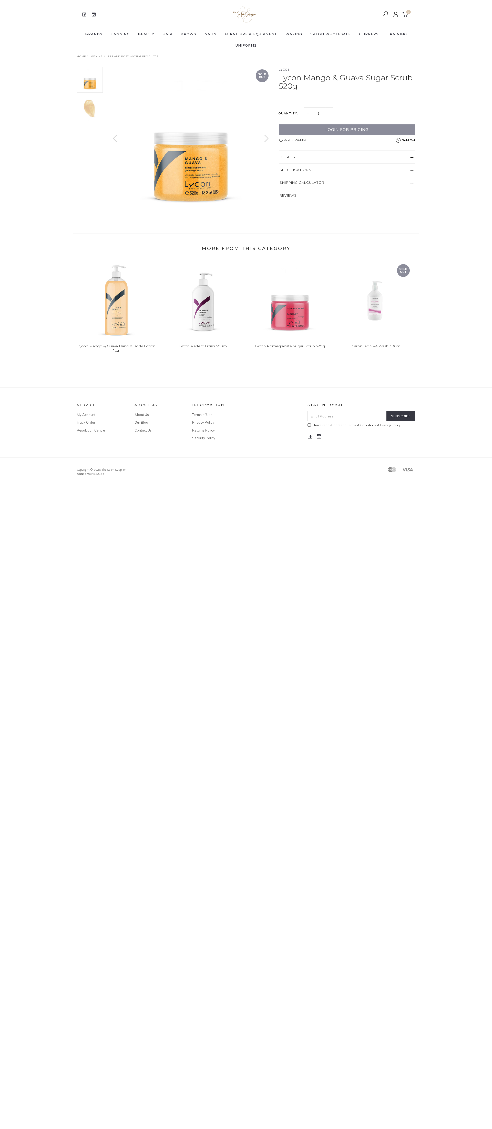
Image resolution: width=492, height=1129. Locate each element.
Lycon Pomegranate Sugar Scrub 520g (290, 346)
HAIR (167, 34)
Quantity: (288, 113)
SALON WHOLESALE (330, 34)
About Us (142, 415)
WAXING (293, 34)
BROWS (188, 34)
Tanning (120, 34)
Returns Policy (203, 430)
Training (397, 34)
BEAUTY (146, 34)
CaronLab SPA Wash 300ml (376, 346)
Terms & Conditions (361, 425)
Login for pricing (346, 129)
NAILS (210, 34)
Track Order (86, 422)
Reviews (288, 195)
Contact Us (143, 430)
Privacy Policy (203, 422)
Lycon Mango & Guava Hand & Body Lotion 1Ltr (116, 348)
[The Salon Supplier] (245, 14)
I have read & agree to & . (357, 425)
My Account (86, 415)
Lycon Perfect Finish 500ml (203, 346)
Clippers (369, 34)
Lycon (285, 69)
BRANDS (93, 34)
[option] (190, 143)
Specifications (295, 170)
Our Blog (141, 422)
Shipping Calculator (302, 182)
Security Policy (203, 438)
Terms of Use (202, 415)
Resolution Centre (91, 430)
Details (287, 157)
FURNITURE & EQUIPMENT (251, 34)
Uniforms (246, 45)
